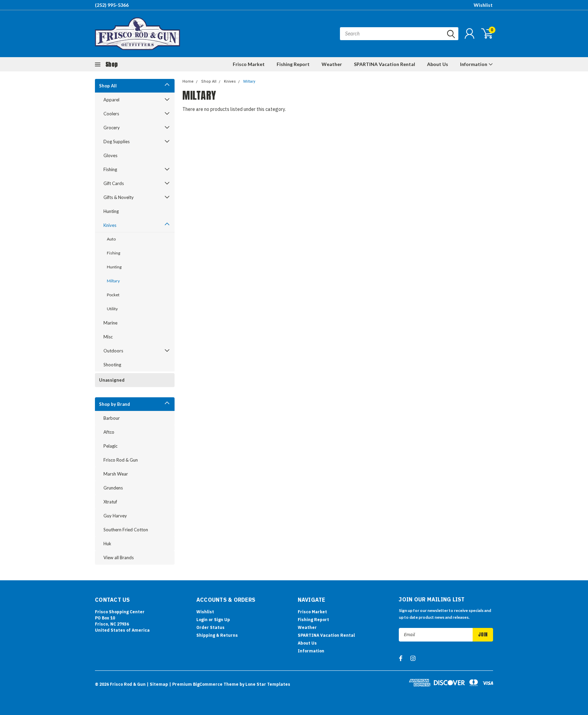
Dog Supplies (116, 141)
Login (202, 619)
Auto (111, 239)
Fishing (110, 169)
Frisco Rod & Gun (120, 460)
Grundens (113, 487)
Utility (112, 308)
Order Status (210, 627)
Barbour (111, 418)
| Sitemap (157, 684)
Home (188, 81)
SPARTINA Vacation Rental (384, 64)
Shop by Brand (114, 404)
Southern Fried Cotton (125, 529)
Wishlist (483, 5)
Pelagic (110, 446)
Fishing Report (293, 64)
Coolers (111, 113)
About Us (437, 64)
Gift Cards (113, 183)
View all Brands (118, 557)
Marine (110, 323)
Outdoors (113, 350)
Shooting (112, 364)
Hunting (111, 211)
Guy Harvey (115, 515)
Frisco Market (249, 64)
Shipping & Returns (217, 635)
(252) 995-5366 (112, 5)
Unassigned (112, 380)
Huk (107, 543)
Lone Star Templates (267, 684)
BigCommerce (208, 684)
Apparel (111, 99)
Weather (332, 64)
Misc (108, 336)
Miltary (113, 280)
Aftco (108, 432)
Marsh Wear (115, 474)
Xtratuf (110, 501)
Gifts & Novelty (118, 197)
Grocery (111, 127)
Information (474, 64)
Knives (109, 225)
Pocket (113, 294)
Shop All (108, 85)
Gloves (110, 155)
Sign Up (222, 619)
